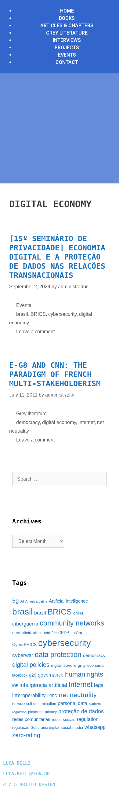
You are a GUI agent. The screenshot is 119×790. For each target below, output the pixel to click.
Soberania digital (45, 727)
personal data (72, 703)
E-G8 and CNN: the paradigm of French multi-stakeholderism (55, 374)
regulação (20, 727)
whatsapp (95, 727)
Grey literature (31, 413)
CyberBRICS (24, 644)
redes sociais (63, 719)
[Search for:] (59, 479)
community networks (72, 623)
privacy (51, 712)
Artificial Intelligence (68, 601)
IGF (15, 686)
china (78, 613)
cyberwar (22, 655)
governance (50, 674)
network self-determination (34, 704)
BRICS (38, 314)
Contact (67, 62)
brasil (22, 314)
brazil (40, 612)
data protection (58, 655)
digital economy (59, 422)
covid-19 (48, 632)
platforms (35, 712)
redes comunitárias (31, 719)
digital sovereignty (68, 665)
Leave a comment (35, 331)
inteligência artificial (43, 685)
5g (15, 600)
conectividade (25, 632)
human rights (84, 674)
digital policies (30, 664)
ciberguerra (25, 624)
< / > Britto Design (29, 784)
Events (23, 305)
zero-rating (26, 735)
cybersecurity (62, 314)
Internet (86, 422)
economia (95, 665)
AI (22, 601)
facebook (19, 675)
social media (72, 727)
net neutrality (78, 694)
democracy (28, 422)
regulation (88, 719)
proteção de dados (81, 711)
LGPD (52, 696)
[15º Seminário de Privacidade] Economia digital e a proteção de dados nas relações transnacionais (57, 257)
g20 (32, 675)
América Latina (36, 601)
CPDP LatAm (70, 632)
